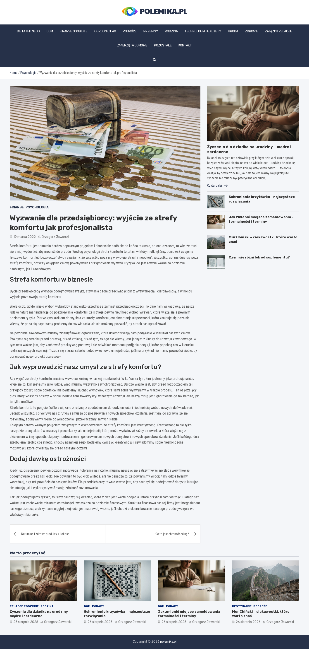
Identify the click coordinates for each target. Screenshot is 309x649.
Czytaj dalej (215, 185)
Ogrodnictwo (105, 31)
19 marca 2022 (24, 237)
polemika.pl (168, 642)
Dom (50, 31)
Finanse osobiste (74, 31)
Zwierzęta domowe (132, 45)
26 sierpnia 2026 (25, 622)
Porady (98, 606)
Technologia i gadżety (203, 31)
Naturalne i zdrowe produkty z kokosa (45, 534)
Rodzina (171, 31)
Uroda (233, 31)
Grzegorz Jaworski (55, 237)
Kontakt (185, 45)
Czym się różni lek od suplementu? (259, 257)
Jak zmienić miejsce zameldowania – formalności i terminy (261, 219)
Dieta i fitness (28, 31)
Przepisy (150, 31)
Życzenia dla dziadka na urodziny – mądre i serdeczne (40, 614)
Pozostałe (163, 45)
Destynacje (242, 606)
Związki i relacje (278, 31)
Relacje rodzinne (24, 606)
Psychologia (37, 207)
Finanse (17, 207)
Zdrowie (251, 31)
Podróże (130, 31)
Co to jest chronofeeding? (172, 534)
